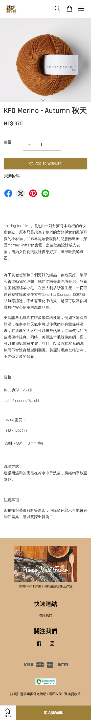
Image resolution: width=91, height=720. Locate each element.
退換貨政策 (72, 694)
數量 (7, 142)
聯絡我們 (45, 615)
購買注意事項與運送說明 (28, 694)
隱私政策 (55, 694)
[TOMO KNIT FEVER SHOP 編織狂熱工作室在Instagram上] (52, 646)
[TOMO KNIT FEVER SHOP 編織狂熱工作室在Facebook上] (38, 646)
